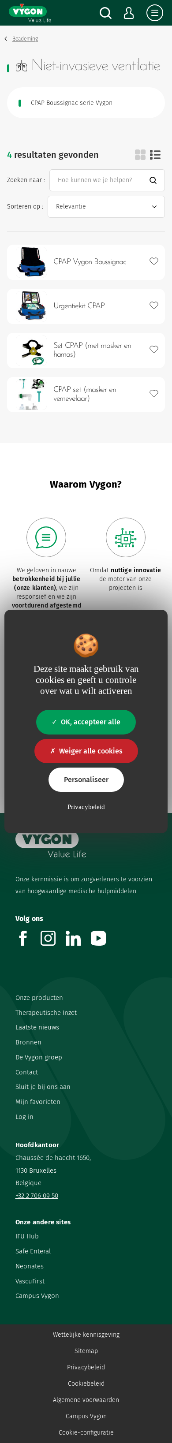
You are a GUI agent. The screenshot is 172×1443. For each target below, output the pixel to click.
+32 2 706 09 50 (36, 1196)
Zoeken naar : (26, 180)
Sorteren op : (25, 206)
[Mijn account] (129, 13)
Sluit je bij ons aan (43, 1087)
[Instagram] (53, 943)
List (155, 154)
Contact (26, 1072)
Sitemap (86, 1351)
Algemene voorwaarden (86, 1400)
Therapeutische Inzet (46, 1013)
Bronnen (28, 1042)
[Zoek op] (106, 13)
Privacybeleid (86, 1367)
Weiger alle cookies (91, 751)
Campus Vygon (37, 1296)
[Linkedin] (78, 943)
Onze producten (39, 998)
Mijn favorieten (37, 1102)
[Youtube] (103, 943)
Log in (24, 1117)
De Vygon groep (38, 1057)
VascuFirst (30, 1281)
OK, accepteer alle (90, 722)
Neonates (29, 1266)
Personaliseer (86, 780)
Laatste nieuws (37, 1027)
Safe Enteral (33, 1251)
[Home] (30, 13)
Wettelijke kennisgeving (86, 1335)
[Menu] (154, 13)
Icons (140, 154)
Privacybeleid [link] (86, 806)
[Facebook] (28, 943)
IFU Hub (27, 1236)
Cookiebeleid (86, 1383)
